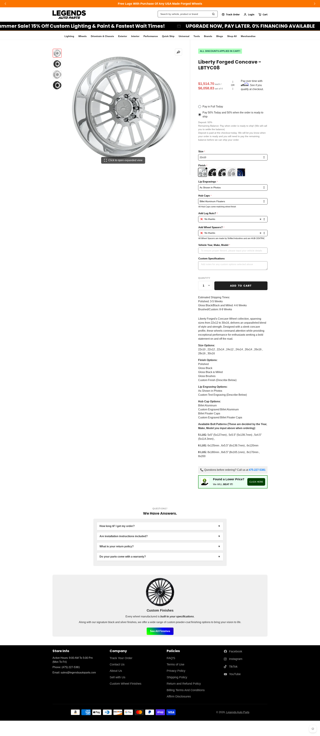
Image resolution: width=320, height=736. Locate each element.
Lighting (69, 36)
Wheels (82, 36)
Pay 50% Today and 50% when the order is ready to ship (232, 114)
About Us (116, 670)
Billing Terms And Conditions (186, 690)
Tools (197, 36)
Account (249, 14)
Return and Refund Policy (184, 683)
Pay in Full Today (212, 106)
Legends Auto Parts (237, 712)
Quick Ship (168, 36)
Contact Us (117, 664)
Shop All (232, 36)
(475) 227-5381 (71, 667)
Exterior (122, 36)
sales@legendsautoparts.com (78, 672)
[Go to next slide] (314, 3)
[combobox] (232, 219)
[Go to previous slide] (5, 3)
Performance (151, 36)
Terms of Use (175, 664)
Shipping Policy (177, 677)
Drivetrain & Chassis (102, 36)
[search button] (213, 14)
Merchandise (248, 36)
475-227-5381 (257, 469)
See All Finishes (160, 631)
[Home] (69, 14)
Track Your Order (121, 658)
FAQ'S (171, 658)
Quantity (204, 277)
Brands (208, 36)
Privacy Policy (176, 670)
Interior (135, 36)
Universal (184, 36)
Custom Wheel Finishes (125, 683)
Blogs (219, 36)
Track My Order (231, 14)
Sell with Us (117, 677)
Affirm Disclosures (179, 696)
